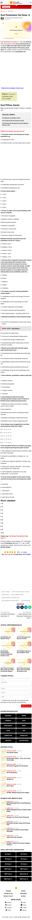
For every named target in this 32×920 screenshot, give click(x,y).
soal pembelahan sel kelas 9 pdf (10, 597)
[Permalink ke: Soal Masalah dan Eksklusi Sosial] (8, 631)
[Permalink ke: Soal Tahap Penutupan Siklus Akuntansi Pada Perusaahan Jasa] (24, 663)
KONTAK (23, 891)
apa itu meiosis (6, 591)
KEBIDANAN (9, 750)
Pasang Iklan (8, 893)
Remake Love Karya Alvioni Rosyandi (18, 817)
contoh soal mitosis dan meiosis (20, 591)
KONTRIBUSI (23, 893)
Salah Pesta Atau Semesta (14, 837)
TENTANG (8, 891)
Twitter (24, 902)
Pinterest (9, 905)
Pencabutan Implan (12, 752)
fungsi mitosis (5, 594)
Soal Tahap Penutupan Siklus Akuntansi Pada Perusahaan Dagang (7, 669)
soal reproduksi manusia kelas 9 (10, 600)
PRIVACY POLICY (8, 896)
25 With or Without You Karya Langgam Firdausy (18, 843)
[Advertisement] (16, 70)
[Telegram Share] (26, 607)
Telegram (24, 910)
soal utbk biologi (25, 600)
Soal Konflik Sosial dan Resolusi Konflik (13, 120)
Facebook (9, 902)
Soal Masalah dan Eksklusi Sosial (11, 118)
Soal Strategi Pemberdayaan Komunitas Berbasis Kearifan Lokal (6, 653)
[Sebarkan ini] (18, 607)
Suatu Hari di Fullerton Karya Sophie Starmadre (17, 830)
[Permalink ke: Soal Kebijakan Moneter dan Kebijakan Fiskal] (24, 645)
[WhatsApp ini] (29, 607)
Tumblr (24, 905)
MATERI (14, 750)
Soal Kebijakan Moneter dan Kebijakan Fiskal (24, 651)
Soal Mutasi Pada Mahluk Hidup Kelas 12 (8, 614)
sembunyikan (12, 94)
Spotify (9, 910)
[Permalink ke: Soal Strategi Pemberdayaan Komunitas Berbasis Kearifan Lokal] (8, 645)
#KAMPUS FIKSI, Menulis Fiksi (11, 798)
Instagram (9, 907)
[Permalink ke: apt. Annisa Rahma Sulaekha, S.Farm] (2, 18)
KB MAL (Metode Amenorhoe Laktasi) (18, 792)
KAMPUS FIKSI (10, 801)
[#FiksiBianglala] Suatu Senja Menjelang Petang (18, 803)
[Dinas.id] (16, 2)
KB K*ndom (10, 786)
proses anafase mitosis (17, 594)
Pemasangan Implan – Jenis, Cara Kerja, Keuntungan (18, 759)
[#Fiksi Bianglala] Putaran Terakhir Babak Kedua (19, 810)
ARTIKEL (23, 896)
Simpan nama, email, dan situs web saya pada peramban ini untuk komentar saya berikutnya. (14, 701)
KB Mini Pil (10, 779)
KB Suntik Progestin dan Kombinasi (17, 766)
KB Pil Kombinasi (12, 772)
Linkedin (24, 907)
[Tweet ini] (22, 607)
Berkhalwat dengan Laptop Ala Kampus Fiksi (18, 823)
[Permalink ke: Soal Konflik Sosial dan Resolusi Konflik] (24, 631)
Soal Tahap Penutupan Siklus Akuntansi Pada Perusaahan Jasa (23, 669)
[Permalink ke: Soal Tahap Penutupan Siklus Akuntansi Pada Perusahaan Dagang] (8, 663)
